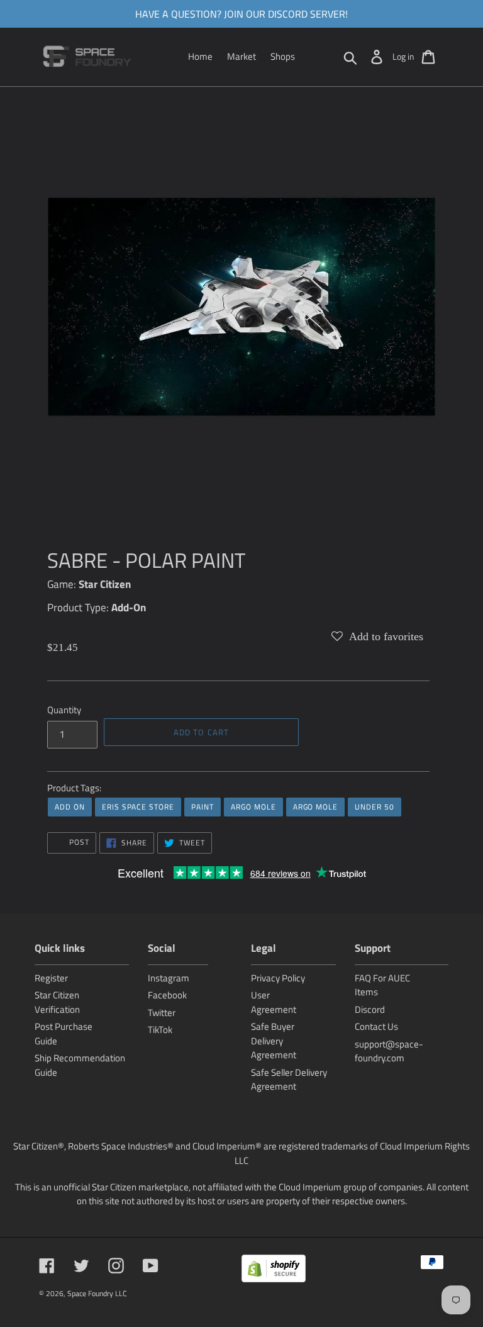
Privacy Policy (278, 978)
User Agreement (273, 1002)
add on (70, 807)
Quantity (64, 710)
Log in (403, 56)
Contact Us (376, 1026)
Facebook (167, 995)
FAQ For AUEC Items (382, 985)
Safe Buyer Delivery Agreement (273, 1040)
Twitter (161, 1012)
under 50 (374, 807)
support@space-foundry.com (389, 1051)
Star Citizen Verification (57, 1002)
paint (202, 807)
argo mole (253, 807)
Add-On (128, 607)
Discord (370, 1009)
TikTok (160, 1029)
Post (78, 842)
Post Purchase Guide (63, 1033)
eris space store (138, 807)
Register (51, 978)
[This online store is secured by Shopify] (274, 1271)
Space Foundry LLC (97, 1293)
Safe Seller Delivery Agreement (289, 1079)
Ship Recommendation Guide (80, 1065)
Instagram (168, 978)
